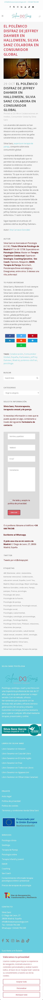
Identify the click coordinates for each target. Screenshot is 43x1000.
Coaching (6, 868)
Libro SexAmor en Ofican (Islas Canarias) (20, 777)
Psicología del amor (12, 595)
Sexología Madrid (11, 638)
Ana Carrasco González (20, 229)
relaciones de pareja (12, 627)
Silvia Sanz (23, 642)
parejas (7, 591)
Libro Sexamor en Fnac (12, 763)
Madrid (16, 360)
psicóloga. (9, 363)
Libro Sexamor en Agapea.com (15, 772)
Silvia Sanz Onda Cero (13, 645)
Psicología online (9, 854)
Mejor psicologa (17, 584)
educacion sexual (11, 580)
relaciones (34, 624)
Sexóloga (6, 845)
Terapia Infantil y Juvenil (13, 859)
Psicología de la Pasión (13, 598)
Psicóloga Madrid (20, 620)
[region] (21, 976)
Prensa (14, 591)
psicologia (22, 591)
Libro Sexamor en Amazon (13, 748)
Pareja (31, 587)
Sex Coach (6, 873)
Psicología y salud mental (14, 613)
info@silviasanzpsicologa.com (15, 921)
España (14, 357)
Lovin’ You (30, 580)
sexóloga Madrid (11, 642)
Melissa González (11, 587)
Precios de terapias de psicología (16, 885)
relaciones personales (13, 631)
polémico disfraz (29, 360)
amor (18, 573)
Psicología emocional (12, 606)
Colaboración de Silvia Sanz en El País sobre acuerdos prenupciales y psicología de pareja (20, 324)
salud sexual (9, 634)
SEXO (26, 634)
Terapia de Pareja (10, 849)
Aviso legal (6, 796)
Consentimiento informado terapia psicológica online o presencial (17, 879)
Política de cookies (10, 805)
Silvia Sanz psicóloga (12, 649)
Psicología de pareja (12, 602)
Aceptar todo (21, 982)
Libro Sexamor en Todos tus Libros (17, 767)
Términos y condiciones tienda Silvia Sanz (20, 810)
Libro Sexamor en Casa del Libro (16, 753)
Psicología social (10, 609)
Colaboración (16, 354)
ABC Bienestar (9, 573)
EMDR (4, 864)
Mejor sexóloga (31, 584)
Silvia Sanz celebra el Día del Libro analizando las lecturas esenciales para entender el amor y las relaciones (21, 296)
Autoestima (26, 573)
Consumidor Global (20, 116)
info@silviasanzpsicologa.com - (15, 2)
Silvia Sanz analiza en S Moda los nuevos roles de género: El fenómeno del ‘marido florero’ (20, 305)
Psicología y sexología (13, 616)
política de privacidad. (17, 503)
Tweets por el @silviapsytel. (16, 560)
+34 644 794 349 (33, 2)
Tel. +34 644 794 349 (11, 925)
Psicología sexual (29, 606)
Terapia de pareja (29, 649)
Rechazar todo (21, 995)
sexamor (19, 634)
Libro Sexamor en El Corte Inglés (16, 758)
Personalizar (21, 988)
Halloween (24, 357)
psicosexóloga (29, 616)
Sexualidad (24, 638)
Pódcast (25, 624)
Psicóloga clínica (9, 840)
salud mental (28, 631)
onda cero (23, 587)
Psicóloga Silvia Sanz (12, 624)
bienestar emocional (12, 577)
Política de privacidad (11, 801)
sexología (33, 634)
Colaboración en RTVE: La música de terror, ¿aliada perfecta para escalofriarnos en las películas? (20, 314)
